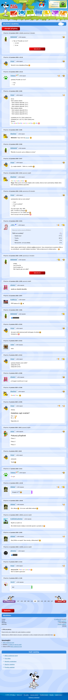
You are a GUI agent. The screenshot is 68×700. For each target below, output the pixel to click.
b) (16, 45)
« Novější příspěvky (11, 28)
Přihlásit (63, 6)
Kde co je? (19, 695)
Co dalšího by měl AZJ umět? (15, 644)
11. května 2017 (58, 619)
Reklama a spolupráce (34, 697)
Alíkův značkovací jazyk (8, 642)
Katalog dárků (58, 695)
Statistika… (8, 611)
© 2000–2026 (10, 695)
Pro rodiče (26, 695)
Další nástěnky (34, 652)
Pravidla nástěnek (10, 667)
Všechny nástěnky (10, 664)
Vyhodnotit (37, 49)
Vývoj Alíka (8, 658)
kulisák (64, 626)
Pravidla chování (44, 695)
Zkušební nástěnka (11, 24)
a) (17, 43)
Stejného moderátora (10, 661)
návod (27, 137)
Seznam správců (34, 695)
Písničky (52, 695)
